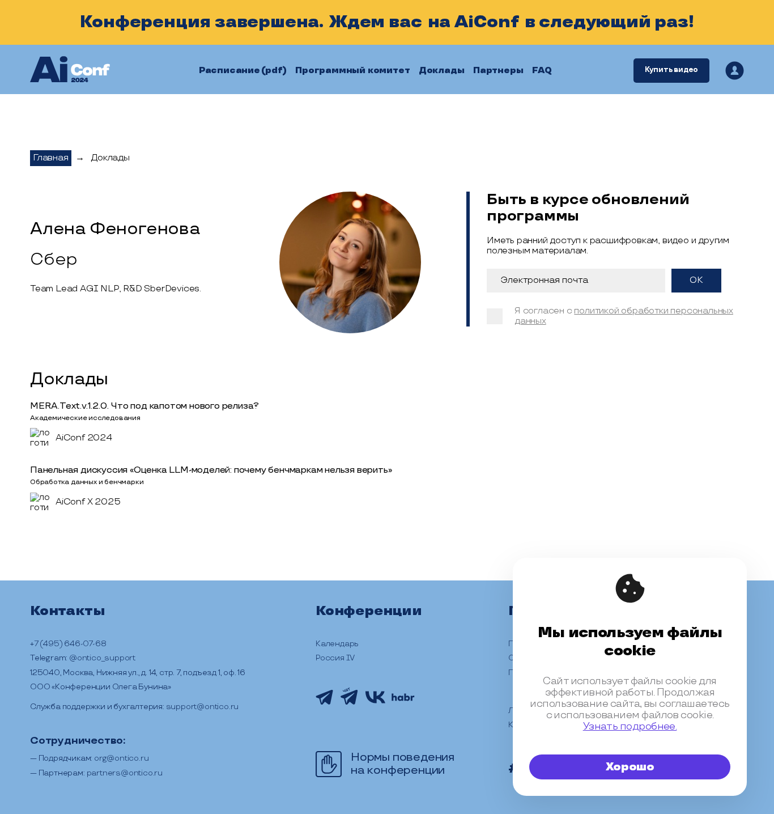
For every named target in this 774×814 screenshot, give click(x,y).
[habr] (403, 699)
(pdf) (274, 70)
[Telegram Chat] (349, 706)
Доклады (442, 70)
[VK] (375, 701)
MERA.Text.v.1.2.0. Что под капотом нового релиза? (144, 406)
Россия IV (335, 658)
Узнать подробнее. (630, 726)
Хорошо (630, 767)
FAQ (541, 70)
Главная (51, 157)
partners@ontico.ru (125, 773)
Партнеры (498, 70)
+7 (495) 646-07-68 (68, 643)
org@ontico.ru (121, 758)
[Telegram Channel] (324, 703)
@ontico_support (102, 658)
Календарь (337, 643)
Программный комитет (352, 70)
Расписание (229, 70)
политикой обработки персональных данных (623, 316)
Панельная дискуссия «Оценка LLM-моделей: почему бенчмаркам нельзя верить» (211, 470)
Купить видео (672, 70)
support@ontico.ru (202, 706)
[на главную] (70, 70)
